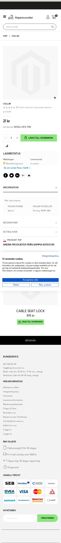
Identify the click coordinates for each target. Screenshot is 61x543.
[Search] (52, 27)
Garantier (8, 396)
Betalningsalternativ (13, 404)
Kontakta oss (9, 412)
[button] (55, 98)
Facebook (5, 175)
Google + (23, 175)
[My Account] (48, 17)
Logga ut (7, 433)
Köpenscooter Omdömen (15, 417)
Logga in (7, 429)
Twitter (11, 175)
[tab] (30, 187)
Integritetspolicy (11, 391)
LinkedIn (17, 175)
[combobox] (26, 27)
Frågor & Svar (9, 408)
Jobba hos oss (10, 425)
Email (29, 175)
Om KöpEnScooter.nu (13, 421)
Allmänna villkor (11, 387)
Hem (5, 36)
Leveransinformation (13, 400)
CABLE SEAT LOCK (30, 311)
